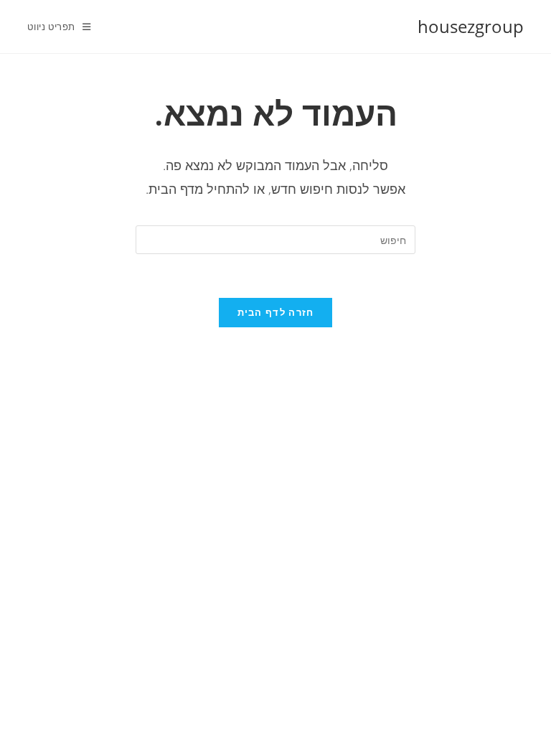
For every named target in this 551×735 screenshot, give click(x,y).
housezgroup (471, 26)
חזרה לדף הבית (275, 312)
